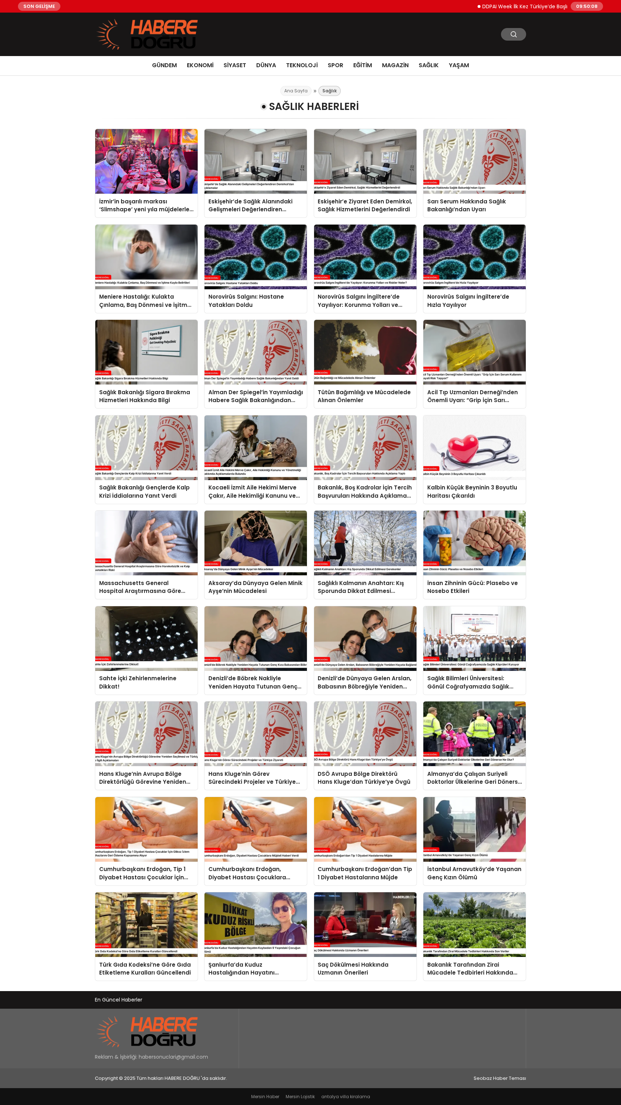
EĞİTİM (362, 65)
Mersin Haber (265, 1097)
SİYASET (235, 65)
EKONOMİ (200, 65)
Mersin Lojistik (300, 1097)
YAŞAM (459, 65)
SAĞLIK (429, 65)
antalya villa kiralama (345, 1097)
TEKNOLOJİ (302, 65)
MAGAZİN (395, 65)
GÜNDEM (164, 65)
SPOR (335, 65)
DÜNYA (266, 65)
